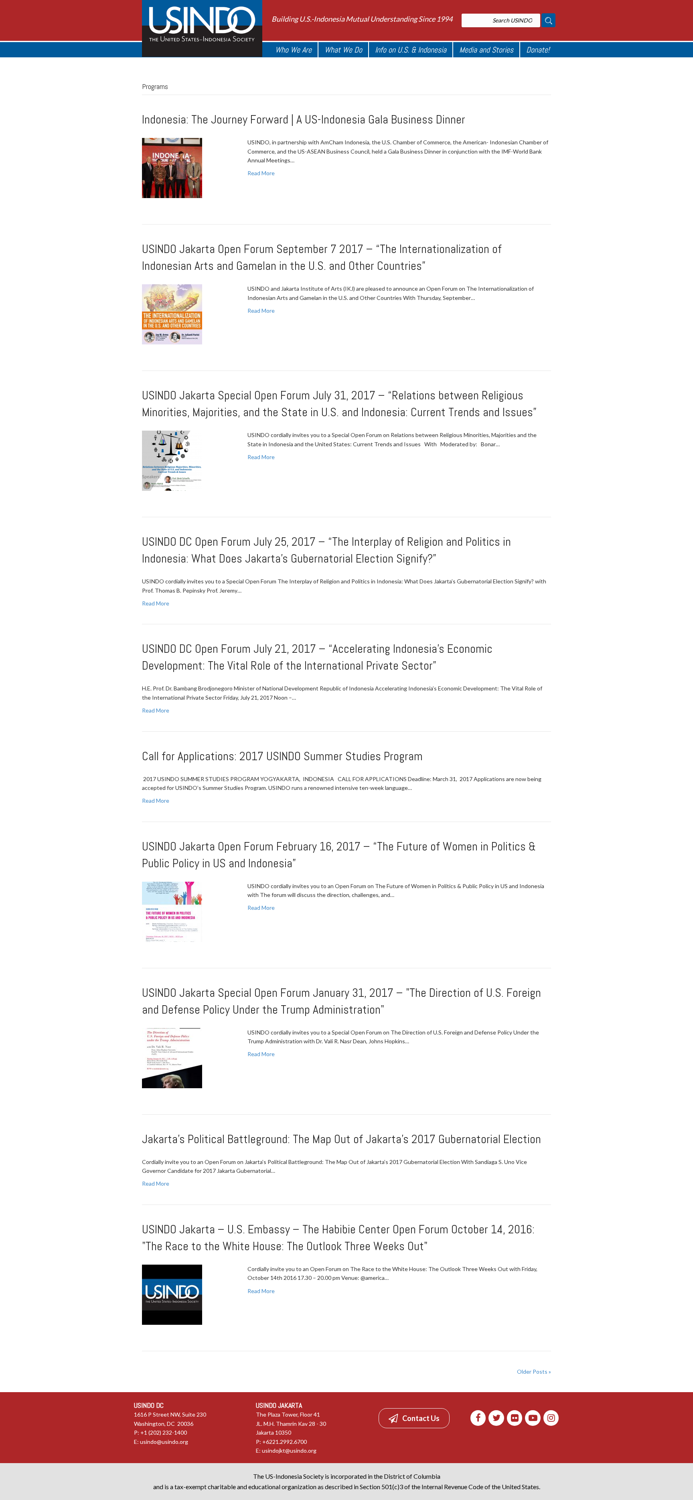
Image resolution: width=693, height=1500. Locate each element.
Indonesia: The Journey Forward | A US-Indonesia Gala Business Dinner (303, 119)
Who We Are (293, 50)
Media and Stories (486, 50)
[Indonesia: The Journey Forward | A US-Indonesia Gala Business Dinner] (172, 167)
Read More (261, 173)
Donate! (537, 50)
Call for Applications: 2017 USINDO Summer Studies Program (282, 756)
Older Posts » (534, 1371)
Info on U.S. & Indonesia (410, 50)
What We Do (343, 50)
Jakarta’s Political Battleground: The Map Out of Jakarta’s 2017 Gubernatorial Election (341, 1139)
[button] (414, 1418)
